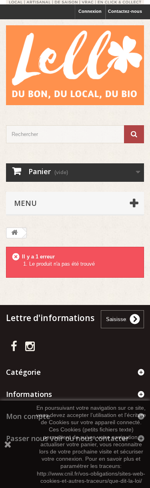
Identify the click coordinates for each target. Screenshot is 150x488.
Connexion (90, 11)
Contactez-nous (125, 11)
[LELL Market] (75, 65)
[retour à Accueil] (14, 233)
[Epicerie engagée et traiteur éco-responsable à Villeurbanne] (75, 2)
